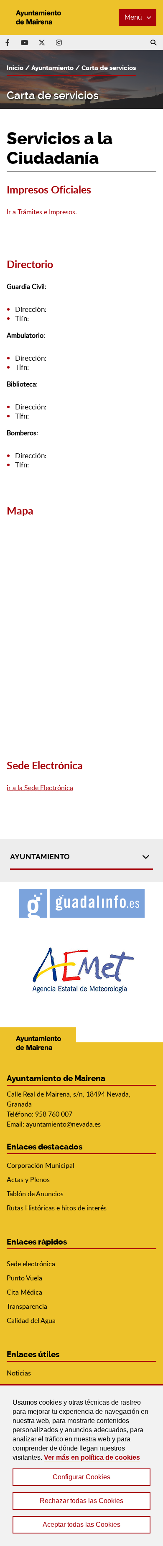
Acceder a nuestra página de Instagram (58, 42)
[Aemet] (82, 970)
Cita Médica (24, 1292)
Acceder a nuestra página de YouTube (24, 42)
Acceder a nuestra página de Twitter (41, 42)
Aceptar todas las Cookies (81, 1524)
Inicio (15, 68)
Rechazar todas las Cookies (81, 1500)
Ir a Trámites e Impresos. (42, 211)
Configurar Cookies (81, 1477)
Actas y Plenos (28, 1179)
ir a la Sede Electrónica (40, 787)
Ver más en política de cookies (92, 1457)
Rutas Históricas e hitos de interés (57, 1207)
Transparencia (27, 1306)
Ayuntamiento (52, 68)
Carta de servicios (109, 68)
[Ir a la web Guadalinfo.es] (82, 903)
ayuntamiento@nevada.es (63, 1124)
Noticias (19, 1373)
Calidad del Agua (31, 1320)
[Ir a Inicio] (38, 17)
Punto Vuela (24, 1277)
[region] (81, 1465)
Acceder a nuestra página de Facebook (7, 42)
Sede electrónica (31, 1263)
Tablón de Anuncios (35, 1193)
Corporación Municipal (40, 1165)
